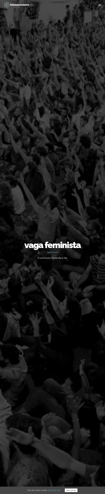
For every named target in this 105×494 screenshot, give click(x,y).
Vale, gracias (71, 490)
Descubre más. (54, 490)
